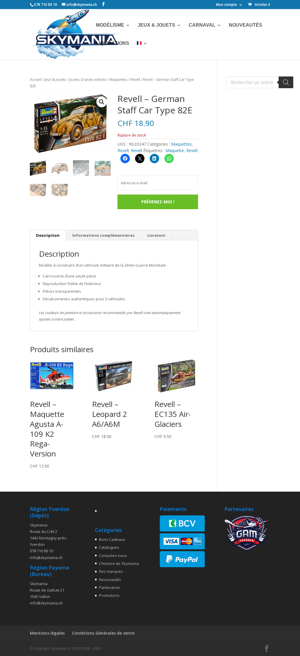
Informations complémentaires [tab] (103, 235)
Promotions (109, 595)
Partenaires (109, 587)
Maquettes (118, 79)
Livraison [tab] (156, 235)
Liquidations (112, 43)
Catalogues (109, 547)
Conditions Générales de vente (103, 633)
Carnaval (202, 25)
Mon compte (226, 5)
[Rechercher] (286, 82)
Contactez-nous (113, 555)
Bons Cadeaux (112, 539)
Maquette (175, 150)
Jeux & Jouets (156, 25)
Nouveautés (245, 25)
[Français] (142, 50)
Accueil (36, 79)
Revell (135, 79)
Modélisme (110, 25)
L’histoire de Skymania (119, 563)
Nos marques (111, 571)
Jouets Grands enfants (88, 79)
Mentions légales (47, 633)
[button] (101, 102)
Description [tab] (47, 235)
